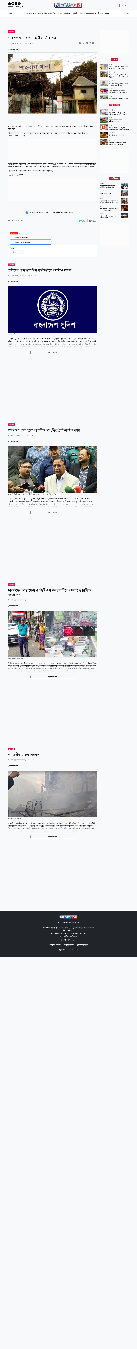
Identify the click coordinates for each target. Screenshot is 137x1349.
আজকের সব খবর (35, 13)
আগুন (21, 252)
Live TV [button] (123, 5)
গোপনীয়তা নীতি (68, 945)
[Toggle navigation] (10, 13)
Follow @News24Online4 (22, 243)
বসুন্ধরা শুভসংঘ (91, 13)
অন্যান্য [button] (106, 13)
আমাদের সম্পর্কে (55, 945)
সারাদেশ (82, 13)
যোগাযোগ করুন (82, 945)
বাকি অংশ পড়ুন (52, 352)
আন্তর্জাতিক (51, 13)
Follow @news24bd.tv (21, 238)
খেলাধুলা (60, 13)
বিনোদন (100, 13)
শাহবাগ (15, 252)
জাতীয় (44, 13)
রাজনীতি (74, 13)
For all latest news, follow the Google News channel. (54, 212)
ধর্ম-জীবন (67, 13)
